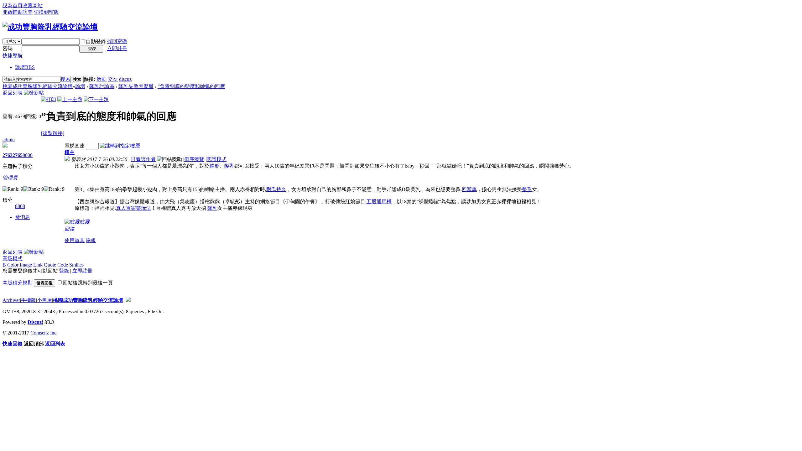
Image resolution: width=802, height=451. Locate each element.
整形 (214, 165)
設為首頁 (13, 5)
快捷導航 (13, 55)
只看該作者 (143, 159)
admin (9, 139)
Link (38, 264)
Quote (50, 264)
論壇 (25, 67)
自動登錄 (96, 41)
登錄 (64, 270)
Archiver (11, 300)
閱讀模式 (216, 159)
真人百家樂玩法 (133, 208)
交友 (113, 79)
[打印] (48, 99)
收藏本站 (33, 5)
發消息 (22, 217)
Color (12, 264)
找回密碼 (117, 41)
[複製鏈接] (52, 133)
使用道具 (75, 240)
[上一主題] (69, 99)
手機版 (28, 300)
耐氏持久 (276, 189)
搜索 (65, 79)
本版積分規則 (18, 282)
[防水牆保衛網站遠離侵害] (128, 300)
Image (26, 264)
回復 (70, 228)
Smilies (76, 264)
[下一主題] (96, 99)
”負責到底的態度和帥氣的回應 (191, 86)
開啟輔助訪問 (18, 12)
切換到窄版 (46, 12)
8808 (28, 155)
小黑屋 (44, 300)
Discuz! (35, 322)
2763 (8, 155)
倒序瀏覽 (194, 159)
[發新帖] (34, 93)
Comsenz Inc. (44, 332)
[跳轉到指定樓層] (120, 145)
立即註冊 (117, 48)
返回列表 (13, 93)
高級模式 (13, 258)
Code (62, 264)
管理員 (10, 177)
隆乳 (229, 165)
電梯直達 (75, 145)
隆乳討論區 (101, 86)
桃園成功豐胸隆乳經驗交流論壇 (38, 86)
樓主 (70, 152)
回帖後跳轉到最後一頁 (88, 282)
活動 (101, 79)
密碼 (8, 48)
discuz (125, 79)
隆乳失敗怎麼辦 (136, 86)
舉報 (91, 240)
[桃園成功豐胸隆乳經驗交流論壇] (50, 27)
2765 (18, 155)
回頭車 (469, 189)
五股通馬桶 (379, 201)
